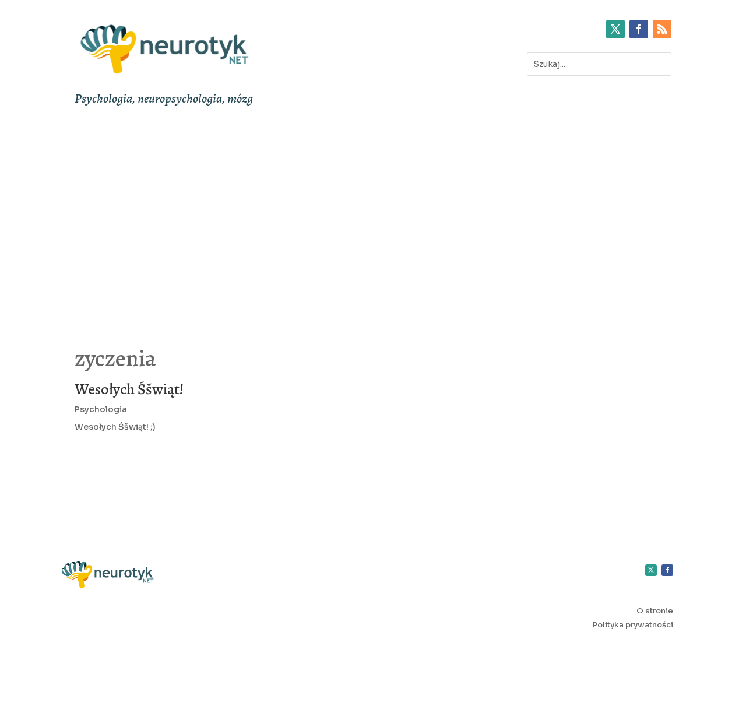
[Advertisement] (373, 219)
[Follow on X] (615, 29)
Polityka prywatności (633, 625)
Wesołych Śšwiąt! (129, 389)
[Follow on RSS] (662, 29)
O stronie (654, 611)
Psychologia (101, 409)
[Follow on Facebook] (638, 29)
